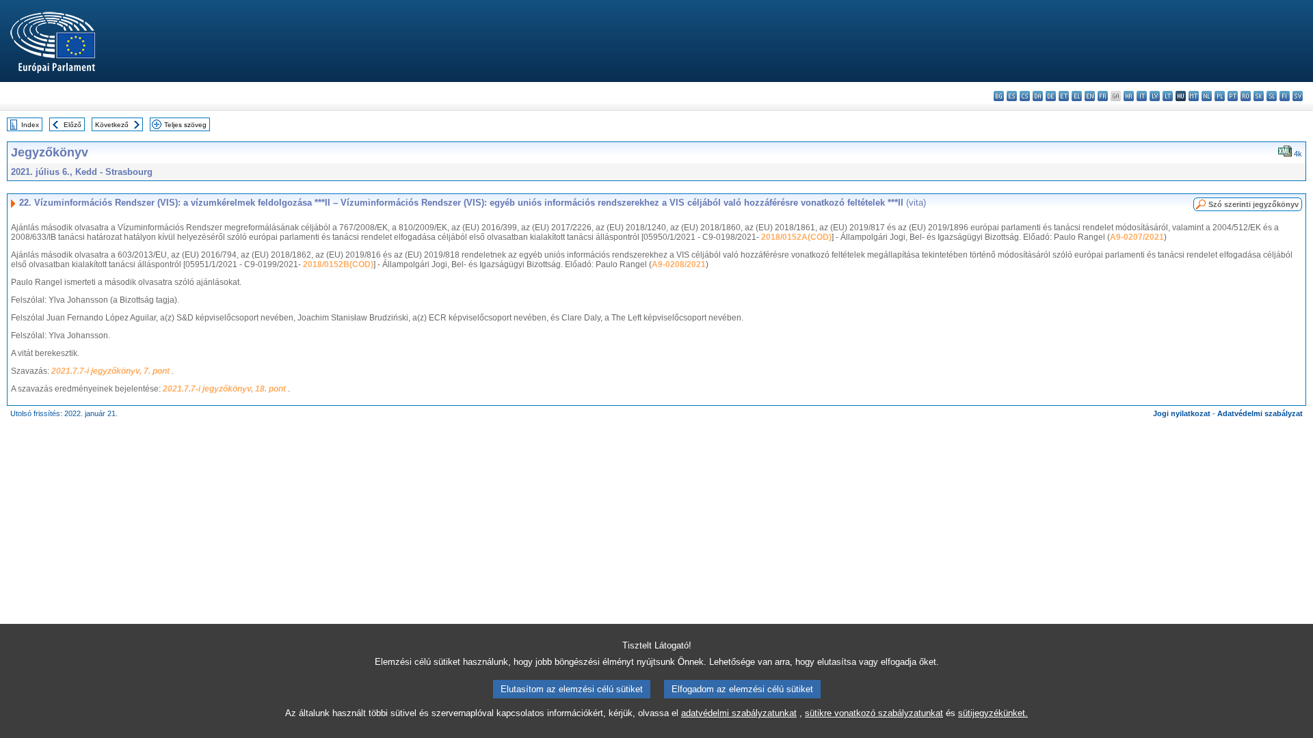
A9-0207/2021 (1137, 237)
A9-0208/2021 (679, 264)
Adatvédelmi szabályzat (1260, 413)
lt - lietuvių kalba (1168, 96)
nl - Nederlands (1207, 96)
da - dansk (1038, 96)
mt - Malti (1194, 96)
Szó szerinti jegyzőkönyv (1253, 204)
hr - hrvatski (1129, 96)
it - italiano (1142, 96)
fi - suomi (1284, 96)
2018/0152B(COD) (338, 264)
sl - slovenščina (1271, 96)
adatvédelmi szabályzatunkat (739, 713)
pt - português (1233, 96)
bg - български (999, 96)
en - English (1090, 96)
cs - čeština (1025, 96)
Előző (72, 124)
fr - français (1103, 96)
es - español (1012, 96)
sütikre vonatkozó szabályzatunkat (874, 713)
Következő (112, 124)
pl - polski (1220, 96)
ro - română (1246, 96)
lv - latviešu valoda (1155, 96)
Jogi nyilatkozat (1181, 413)
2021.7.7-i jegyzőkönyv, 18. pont (225, 389)
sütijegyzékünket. (993, 713)
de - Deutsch (1051, 96)
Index (30, 124)
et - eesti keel (1064, 96)
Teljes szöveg (185, 124)
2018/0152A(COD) (796, 237)
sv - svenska (1297, 96)
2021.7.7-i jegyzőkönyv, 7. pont (111, 371)
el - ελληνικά (1077, 96)
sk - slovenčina (1259, 96)
